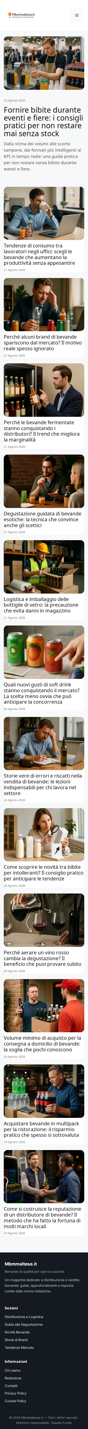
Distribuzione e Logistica (24, 1317)
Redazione (13, 1378)
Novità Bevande (17, 1332)
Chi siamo (13, 1370)
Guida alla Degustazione (23, 1324)
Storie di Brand (16, 1340)
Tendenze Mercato (19, 1348)
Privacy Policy (16, 1393)
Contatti (11, 1386)
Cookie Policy (15, 1401)
